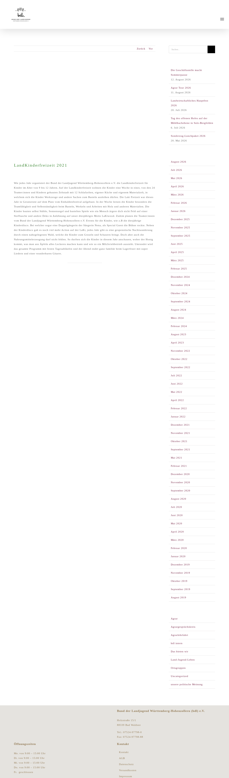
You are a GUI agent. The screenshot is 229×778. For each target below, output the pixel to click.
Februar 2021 (179, 466)
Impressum (125, 776)
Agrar (174, 618)
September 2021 (180, 449)
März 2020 (177, 540)
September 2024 (180, 301)
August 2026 (178, 161)
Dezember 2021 (180, 424)
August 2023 (178, 334)
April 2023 (177, 342)
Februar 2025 (179, 268)
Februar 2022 (179, 408)
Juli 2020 (176, 507)
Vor (151, 48)
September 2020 (180, 490)
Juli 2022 (176, 375)
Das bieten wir (179, 651)
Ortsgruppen (178, 668)
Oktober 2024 (179, 293)
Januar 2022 (178, 416)
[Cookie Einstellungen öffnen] (7, 773)
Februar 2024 (179, 326)
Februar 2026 (179, 203)
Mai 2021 (176, 457)
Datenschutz (126, 764)
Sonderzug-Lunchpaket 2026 (188, 136)
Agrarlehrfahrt (179, 635)
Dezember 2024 (180, 276)
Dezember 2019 (180, 564)
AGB (122, 758)
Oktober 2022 (179, 359)
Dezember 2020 (180, 474)
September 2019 (180, 589)
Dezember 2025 (180, 219)
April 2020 (177, 531)
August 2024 (178, 309)
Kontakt (124, 752)
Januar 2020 (178, 556)
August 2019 (178, 597)
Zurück (141, 48)
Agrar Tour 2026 (181, 87)
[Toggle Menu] (222, 19)
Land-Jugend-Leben (183, 659)
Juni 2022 (177, 383)
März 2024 (177, 318)
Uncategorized (179, 676)
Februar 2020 (179, 548)
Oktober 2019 (179, 581)
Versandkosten (127, 770)
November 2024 (180, 285)
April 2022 (177, 400)
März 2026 (177, 194)
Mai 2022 (176, 392)
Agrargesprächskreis (183, 626)
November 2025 (180, 227)
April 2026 (177, 186)
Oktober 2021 (179, 441)
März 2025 (177, 260)
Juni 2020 (177, 515)
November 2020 (180, 482)
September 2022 (180, 367)
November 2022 (180, 350)
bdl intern (177, 643)
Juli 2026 (176, 170)
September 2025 (180, 235)
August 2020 (178, 498)
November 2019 (180, 572)
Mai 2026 (176, 178)
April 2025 (177, 252)
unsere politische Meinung (187, 684)
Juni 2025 (177, 244)
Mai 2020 (176, 523)
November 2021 (180, 433)
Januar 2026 (178, 211)
